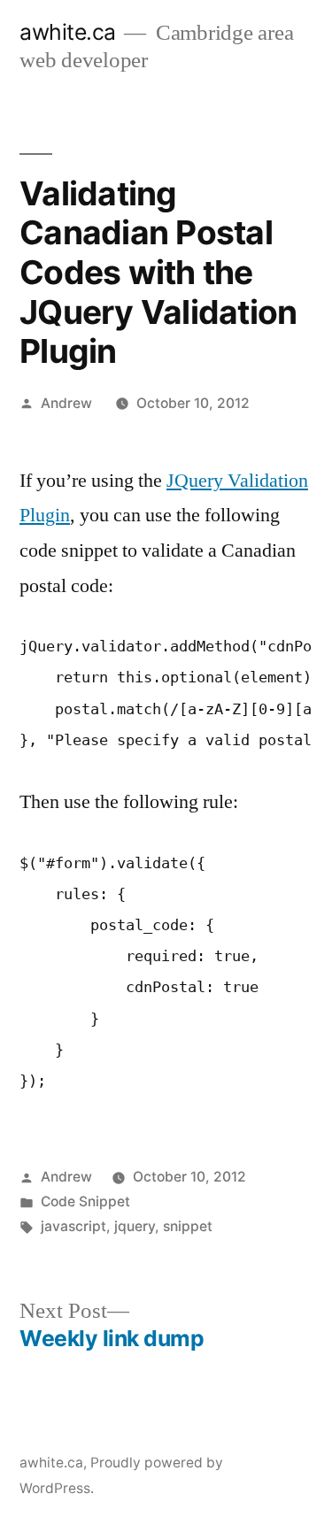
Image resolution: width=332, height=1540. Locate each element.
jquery (134, 1226)
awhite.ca (67, 32)
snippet (187, 1226)
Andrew (66, 403)
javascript (73, 1226)
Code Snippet (85, 1201)
